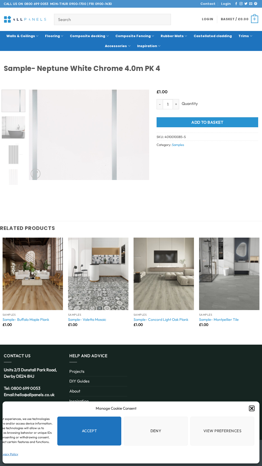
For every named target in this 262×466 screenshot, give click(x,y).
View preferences (222, 430)
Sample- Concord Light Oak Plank (161, 319)
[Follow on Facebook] (236, 4)
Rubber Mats (172, 36)
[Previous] (37, 135)
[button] (251, 408)
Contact (207, 4)
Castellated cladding (213, 36)
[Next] (140, 135)
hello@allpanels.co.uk (34, 394)
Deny (155, 430)
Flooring (52, 36)
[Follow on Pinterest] (255, 4)
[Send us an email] (250, 4)
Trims (243, 36)
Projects (76, 371)
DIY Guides (79, 381)
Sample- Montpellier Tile (219, 319)
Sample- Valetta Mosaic (87, 319)
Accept (89, 430)
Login (226, 4)
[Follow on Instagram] (241, 4)
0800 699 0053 (36, 4)
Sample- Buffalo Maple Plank (26, 319)
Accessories (116, 46)
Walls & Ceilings (20, 36)
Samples (178, 145)
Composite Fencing (133, 36)
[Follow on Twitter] (245, 4)
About (74, 391)
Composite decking (87, 36)
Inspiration (147, 46)
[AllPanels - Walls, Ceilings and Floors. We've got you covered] (25, 19)
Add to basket (207, 122)
